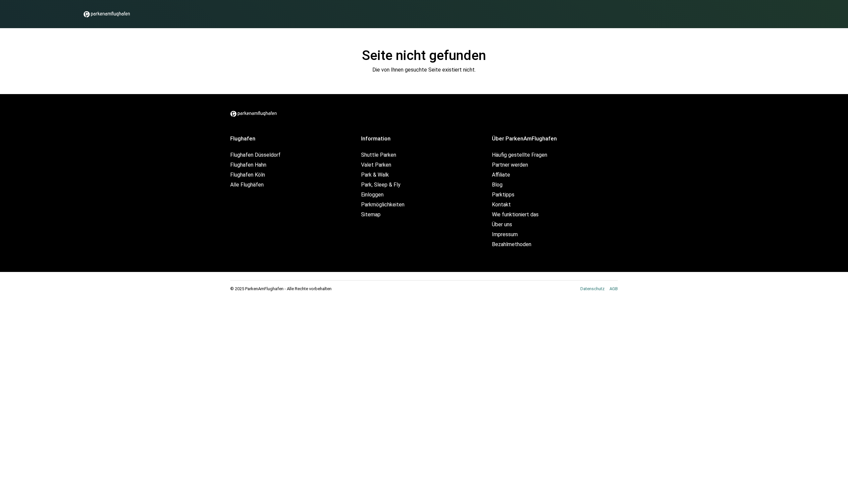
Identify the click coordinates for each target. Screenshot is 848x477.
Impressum (505, 234)
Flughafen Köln (247, 175)
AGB (614, 288)
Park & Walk (375, 175)
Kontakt (501, 204)
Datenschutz (592, 288)
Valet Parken (376, 165)
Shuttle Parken (378, 155)
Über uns (502, 224)
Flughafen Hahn (248, 165)
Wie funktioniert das (515, 214)
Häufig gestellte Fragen (519, 155)
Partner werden (510, 165)
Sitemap (371, 214)
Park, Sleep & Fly (380, 185)
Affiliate (501, 175)
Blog (497, 185)
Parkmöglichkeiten (382, 204)
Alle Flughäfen (247, 185)
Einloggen (372, 194)
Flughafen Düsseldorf (255, 155)
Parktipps (503, 194)
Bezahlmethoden (511, 244)
